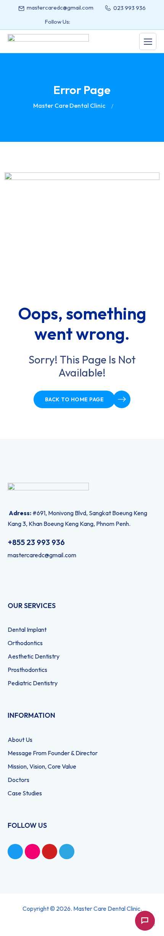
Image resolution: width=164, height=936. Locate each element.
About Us (20, 739)
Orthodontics (25, 643)
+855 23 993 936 (36, 542)
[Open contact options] (145, 921)
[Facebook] (15, 851)
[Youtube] (49, 851)
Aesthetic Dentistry (33, 656)
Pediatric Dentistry (33, 683)
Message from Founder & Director (53, 753)
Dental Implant (27, 629)
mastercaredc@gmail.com (60, 7)
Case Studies (25, 793)
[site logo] (48, 41)
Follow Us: (57, 21)
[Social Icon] (79, 22)
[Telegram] (66, 851)
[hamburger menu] (147, 41)
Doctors (18, 780)
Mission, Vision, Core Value (42, 766)
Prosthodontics (27, 669)
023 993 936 (129, 7)
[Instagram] (32, 851)
